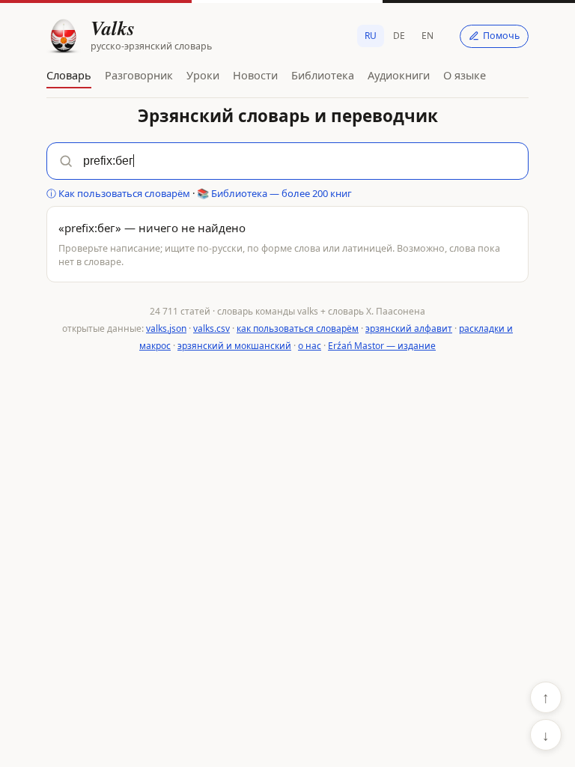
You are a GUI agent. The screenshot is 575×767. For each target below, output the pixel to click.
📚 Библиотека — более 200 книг (274, 193)
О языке (464, 74)
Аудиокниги (399, 74)
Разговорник (139, 74)
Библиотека (322, 74)
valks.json (166, 328)
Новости (255, 74)
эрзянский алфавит (408, 328)
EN (427, 35)
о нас (309, 345)
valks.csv (211, 328)
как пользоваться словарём (298, 328)
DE (399, 35)
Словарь (68, 74)
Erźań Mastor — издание (382, 345)
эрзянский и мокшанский (234, 345)
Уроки (202, 74)
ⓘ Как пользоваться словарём (118, 193)
